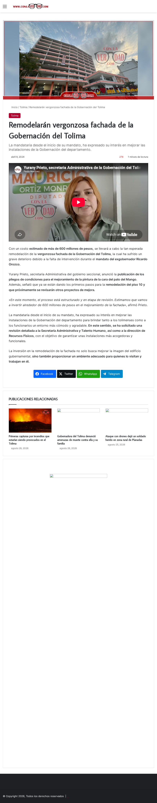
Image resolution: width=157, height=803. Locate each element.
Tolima (23, 107)
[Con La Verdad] (30, 6)
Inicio (14, 107)
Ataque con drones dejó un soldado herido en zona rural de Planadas (125, 438)
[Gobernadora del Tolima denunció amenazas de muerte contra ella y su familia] (78, 420)
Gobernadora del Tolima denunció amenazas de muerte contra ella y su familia (77, 440)
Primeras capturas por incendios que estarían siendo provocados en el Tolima (29, 440)
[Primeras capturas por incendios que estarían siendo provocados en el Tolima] (30, 420)
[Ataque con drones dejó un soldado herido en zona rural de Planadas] (126, 420)
